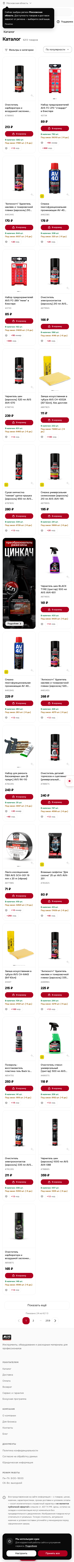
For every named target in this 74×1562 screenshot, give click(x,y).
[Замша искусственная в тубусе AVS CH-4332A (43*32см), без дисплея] (54, 370)
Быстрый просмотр (20, 96)
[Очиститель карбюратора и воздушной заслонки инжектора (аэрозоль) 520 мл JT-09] (19, 1226)
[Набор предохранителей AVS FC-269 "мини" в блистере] (19, 271)
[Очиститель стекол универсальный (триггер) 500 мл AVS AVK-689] (54, 1039)
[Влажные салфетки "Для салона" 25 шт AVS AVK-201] (54, 846)
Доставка (8, 1374)
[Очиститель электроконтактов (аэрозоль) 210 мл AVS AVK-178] (54, 271)
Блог (5, 1433)
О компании (9, 1415)
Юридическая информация (18, 1462)
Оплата (6, 1380)
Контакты (8, 1427)
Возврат (7, 1386)
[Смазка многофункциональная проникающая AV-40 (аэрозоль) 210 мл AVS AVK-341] (54, 178)
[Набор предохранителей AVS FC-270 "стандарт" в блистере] (54, 79)
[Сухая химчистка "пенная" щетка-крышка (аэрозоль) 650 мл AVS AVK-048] (19, 466)
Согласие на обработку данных (20, 1456)
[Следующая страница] (55, 1320)
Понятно (9, 24)
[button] (9, 115)
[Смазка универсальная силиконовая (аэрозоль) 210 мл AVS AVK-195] (54, 466)
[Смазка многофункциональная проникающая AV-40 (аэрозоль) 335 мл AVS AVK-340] (19, 653)
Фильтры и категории (21, 49)
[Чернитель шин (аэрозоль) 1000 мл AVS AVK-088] (54, 1132)
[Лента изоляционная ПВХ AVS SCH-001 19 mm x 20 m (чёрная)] (19, 846)
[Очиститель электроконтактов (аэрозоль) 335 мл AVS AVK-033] (19, 1132)
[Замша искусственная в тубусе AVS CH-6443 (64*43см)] (19, 945)
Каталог (9, 32)
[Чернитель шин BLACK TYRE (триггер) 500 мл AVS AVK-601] (54, 560)
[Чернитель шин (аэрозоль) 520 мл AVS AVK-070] (19, 370)
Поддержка (67, 21)
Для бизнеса (9, 1421)
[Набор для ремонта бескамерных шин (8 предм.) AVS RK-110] (19, 747)
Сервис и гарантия (13, 1393)
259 (47, 1320)
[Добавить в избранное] (31, 61)
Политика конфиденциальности (20, 1450)
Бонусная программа (14, 1398)
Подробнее (31, 1546)
